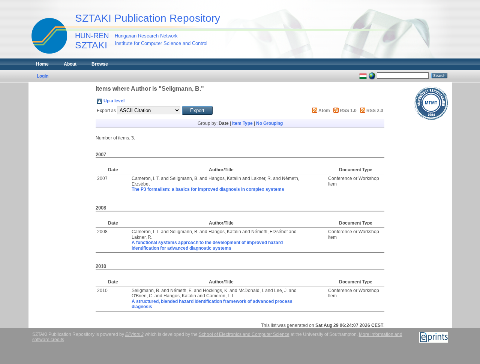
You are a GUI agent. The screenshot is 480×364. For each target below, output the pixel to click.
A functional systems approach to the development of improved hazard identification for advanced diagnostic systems (207, 245)
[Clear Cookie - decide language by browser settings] (372, 75)
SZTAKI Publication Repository (147, 18)
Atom (324, 110)
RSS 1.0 (348, 110)
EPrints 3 (134, 334)
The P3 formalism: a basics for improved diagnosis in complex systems (208, 189)
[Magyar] (363, 75)
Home (42, 64)
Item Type (242, 123)
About (70, 64)
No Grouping (269, 123)
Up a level (114, 100)
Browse (100, 64)
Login (42, 76)
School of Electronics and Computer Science (244, 334)
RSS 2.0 (374, 110)
